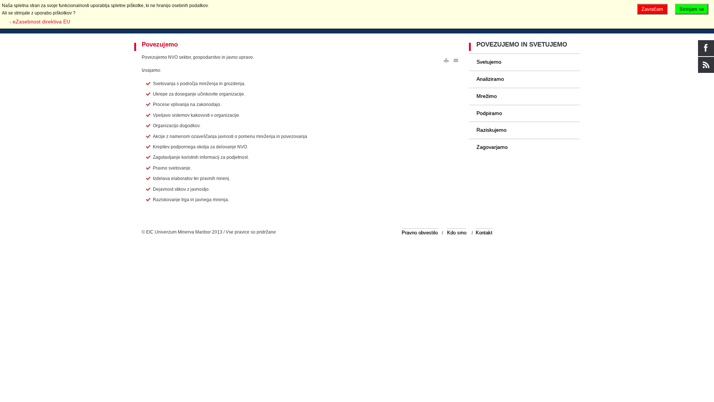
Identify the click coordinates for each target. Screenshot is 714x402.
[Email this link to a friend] (456, 60)
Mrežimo (486, 96)
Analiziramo (490, 79)
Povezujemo (160, 44)
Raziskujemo (491, 130)
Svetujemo (488, 62)
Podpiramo (489, 113)
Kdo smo (456, 232)
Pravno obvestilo (420, 232)
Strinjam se (691, 9)
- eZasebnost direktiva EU (39, 22)
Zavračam (652, 9)
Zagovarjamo (492, 147)
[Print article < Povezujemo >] (446, 60)
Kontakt (484, 232)
